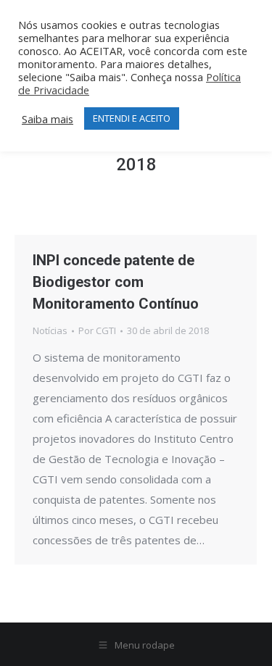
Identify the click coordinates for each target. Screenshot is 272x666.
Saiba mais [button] (47, 118)
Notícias (50, 330)
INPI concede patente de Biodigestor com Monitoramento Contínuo (116, 281)
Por (97, 330)
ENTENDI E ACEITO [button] (131, 118)
